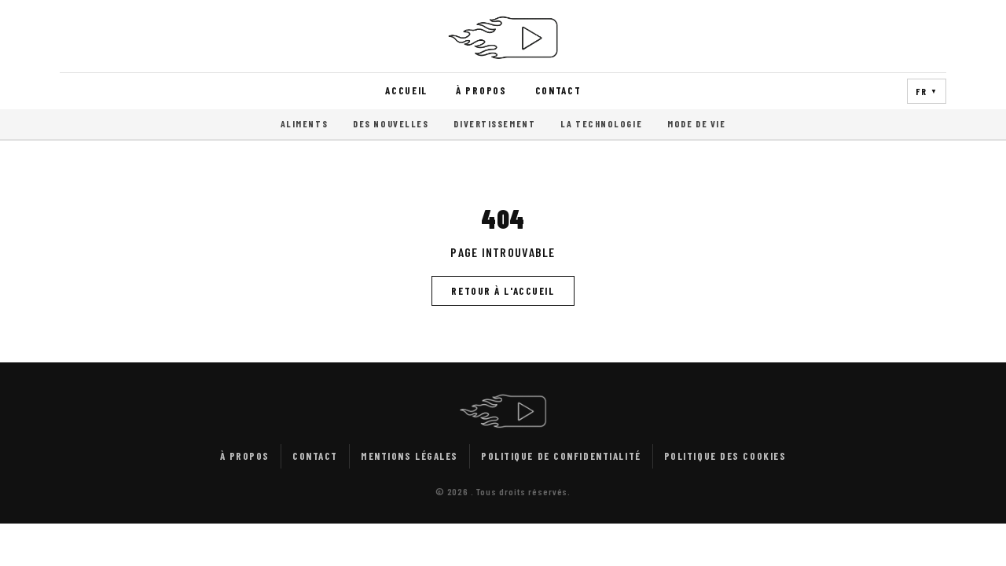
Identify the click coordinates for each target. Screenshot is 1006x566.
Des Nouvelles (390, 123)
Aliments (304, 123)
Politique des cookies (725, 456)
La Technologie (601, 123)
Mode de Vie (696, 123)
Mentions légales (409, 456)
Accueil (406, 90)
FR (927, 91)
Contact (558, 90)
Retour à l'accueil (502, 291)
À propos (481, 90)
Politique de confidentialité (561, 456)
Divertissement (494, 123)
